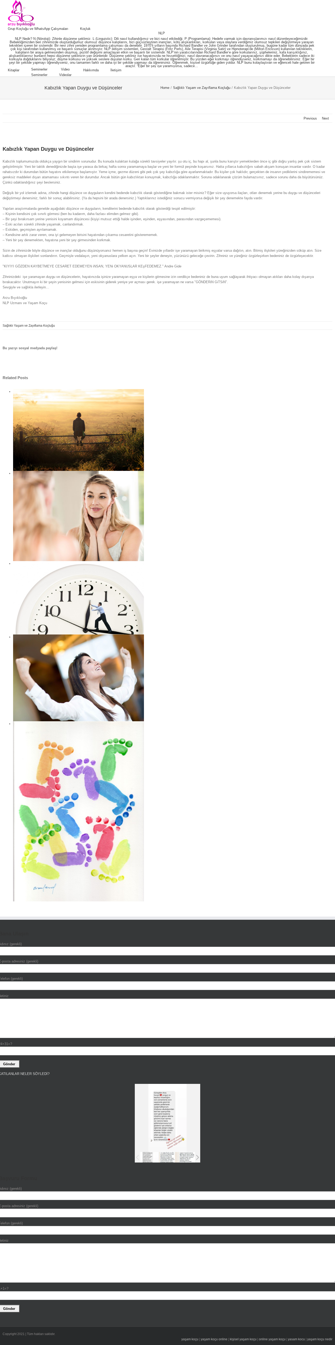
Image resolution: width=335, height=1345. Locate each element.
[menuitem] (44, 28)
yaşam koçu (189, 1339)
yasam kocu (296, 1339)
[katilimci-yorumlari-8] (168, 1157)
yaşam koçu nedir (319, 1339)
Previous (310, 118)
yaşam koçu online (214, 1339)
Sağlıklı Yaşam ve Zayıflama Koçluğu (29, 325)
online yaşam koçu (272, 1339)
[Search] (134, 70)
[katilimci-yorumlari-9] (149, 1157)
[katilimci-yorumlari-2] (187, 1157)
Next (325, 118)
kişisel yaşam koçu (243, 1339)
